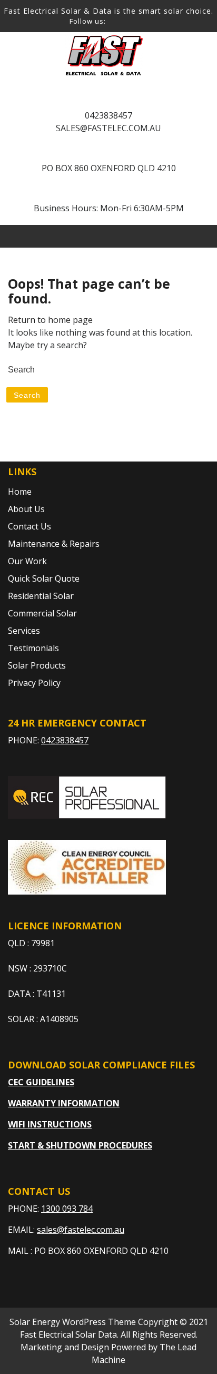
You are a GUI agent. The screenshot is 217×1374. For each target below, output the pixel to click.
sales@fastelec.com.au (80, 1229)
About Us (26, 509)
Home (20, 491)
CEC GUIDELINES (41, 1082)
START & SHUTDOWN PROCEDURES (80, 1145)
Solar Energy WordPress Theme (72, 1322)
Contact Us (29, 526)
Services (24, 630)
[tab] (167, 236)
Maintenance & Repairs (54, 543)
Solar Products (37, 665)
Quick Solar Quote (44, 578)
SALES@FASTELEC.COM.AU (108, 128)
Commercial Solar (42, 613)
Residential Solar (41, 596)
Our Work (27, 561)
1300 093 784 (67, 1208)
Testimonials (33, 648)
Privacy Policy (34, 683)
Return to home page (50, 320)
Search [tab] (27, 395)
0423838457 (108, 115)
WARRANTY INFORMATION (64, 1103)
